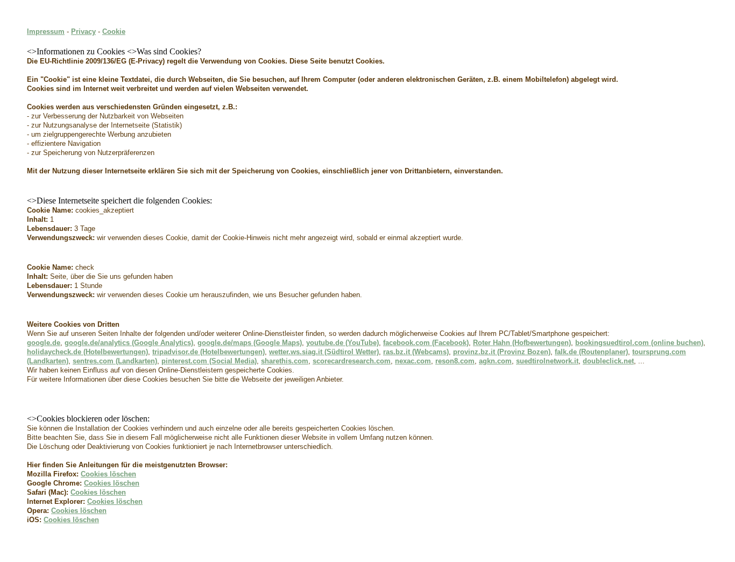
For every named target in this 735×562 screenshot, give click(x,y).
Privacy (83, 31)
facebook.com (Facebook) (426, 343)
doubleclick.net (608, 361)
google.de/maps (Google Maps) (249, 343)
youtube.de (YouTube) (342, 343)
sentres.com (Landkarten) (115, 361)
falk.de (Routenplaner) (591, 352)
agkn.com (495, 361)
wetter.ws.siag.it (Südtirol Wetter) (324, 352)
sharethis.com (284, 361)
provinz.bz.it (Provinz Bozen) (501, 352)
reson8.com (455, 361)
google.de (43, 343)
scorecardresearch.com (352, 361)
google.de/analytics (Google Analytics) (129, 343)
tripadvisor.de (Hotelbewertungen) (208, 352)
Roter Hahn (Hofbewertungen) (522, 343)
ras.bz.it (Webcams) (416, 352)
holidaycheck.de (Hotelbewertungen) (87, 352)
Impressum (46, 31)
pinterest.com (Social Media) (209, 361)
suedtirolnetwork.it (547, 361)
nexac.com (413, 361)
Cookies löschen (108, 474)
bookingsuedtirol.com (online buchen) (639, 343)
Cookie (113, 31)
